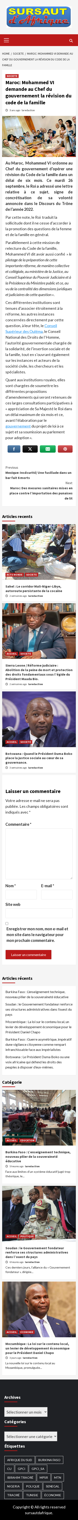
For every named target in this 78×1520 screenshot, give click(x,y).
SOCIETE (12, 76)
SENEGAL (52, 1486)
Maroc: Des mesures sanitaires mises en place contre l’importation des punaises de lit (41, 490)
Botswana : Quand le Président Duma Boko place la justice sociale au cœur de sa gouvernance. (38, 758)
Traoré (13, 1495)
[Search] (71, 41)
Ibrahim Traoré (20, 1477)
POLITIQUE (27, 1236)
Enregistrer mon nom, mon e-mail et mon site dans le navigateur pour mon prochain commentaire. (37, 934)
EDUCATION (27, 1140)
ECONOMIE (26, 1332)
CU (9, 1469)
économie (52, 1495)
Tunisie (32, 1495)
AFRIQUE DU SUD (19, 1460)
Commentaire (18, 824)
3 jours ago (16, 1357)
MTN (57, 1477)
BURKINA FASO (49, 1460)
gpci (21, 1469)
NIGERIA (13, 1486)
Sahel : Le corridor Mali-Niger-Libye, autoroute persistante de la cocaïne (33, 588)
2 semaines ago (18, 595)
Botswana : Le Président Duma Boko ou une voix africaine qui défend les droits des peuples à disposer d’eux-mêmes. (37, 1062)
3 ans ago (15, 110)
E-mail (47, 885)
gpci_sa (38, 1469)
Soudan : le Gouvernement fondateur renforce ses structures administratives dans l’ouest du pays (39, 1009)
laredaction (28, 110)
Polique (33, 1486)
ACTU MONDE (15, 574)
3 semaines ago (18, 767)
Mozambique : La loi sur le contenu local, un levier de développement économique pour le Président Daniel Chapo (38, 1027)
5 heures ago (17, 1166)
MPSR (44, 1477)
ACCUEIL (12, 653)
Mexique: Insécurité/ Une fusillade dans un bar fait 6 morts (38, 472)
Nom (10, 885)
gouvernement (18, 426)
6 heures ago (17, 1262)
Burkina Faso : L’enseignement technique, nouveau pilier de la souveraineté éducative (36, 994)
